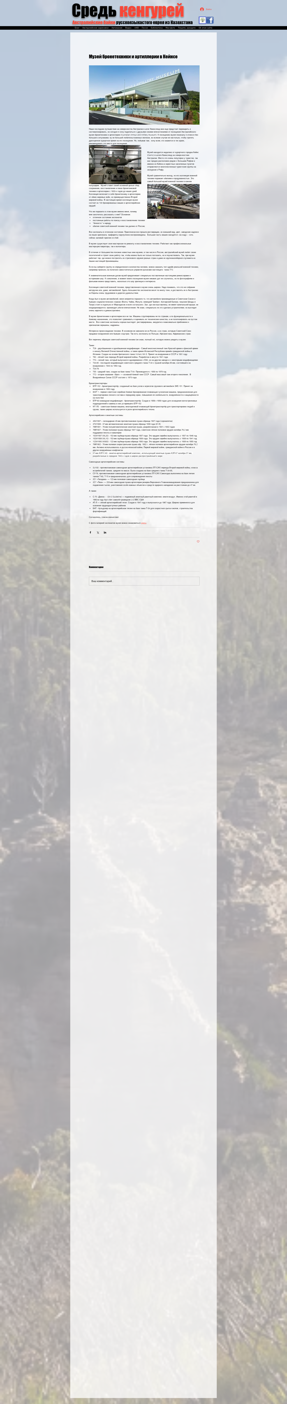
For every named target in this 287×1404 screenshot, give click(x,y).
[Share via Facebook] (90, 532)
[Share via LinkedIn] (105, 532)
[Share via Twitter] (97, 532)
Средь (128, 10)
